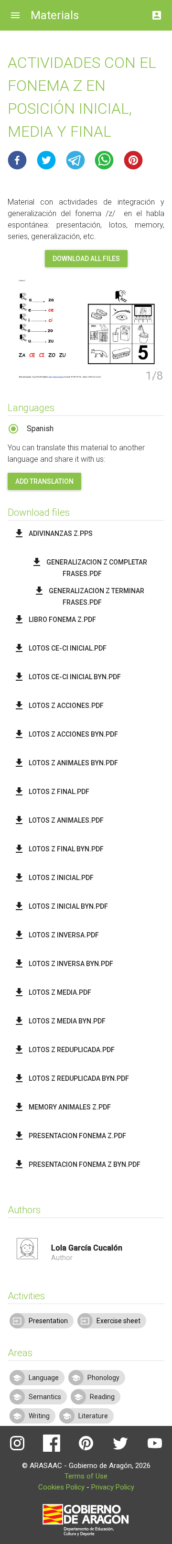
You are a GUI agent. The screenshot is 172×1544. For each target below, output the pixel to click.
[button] (17, 160)
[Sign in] (156, 12)
